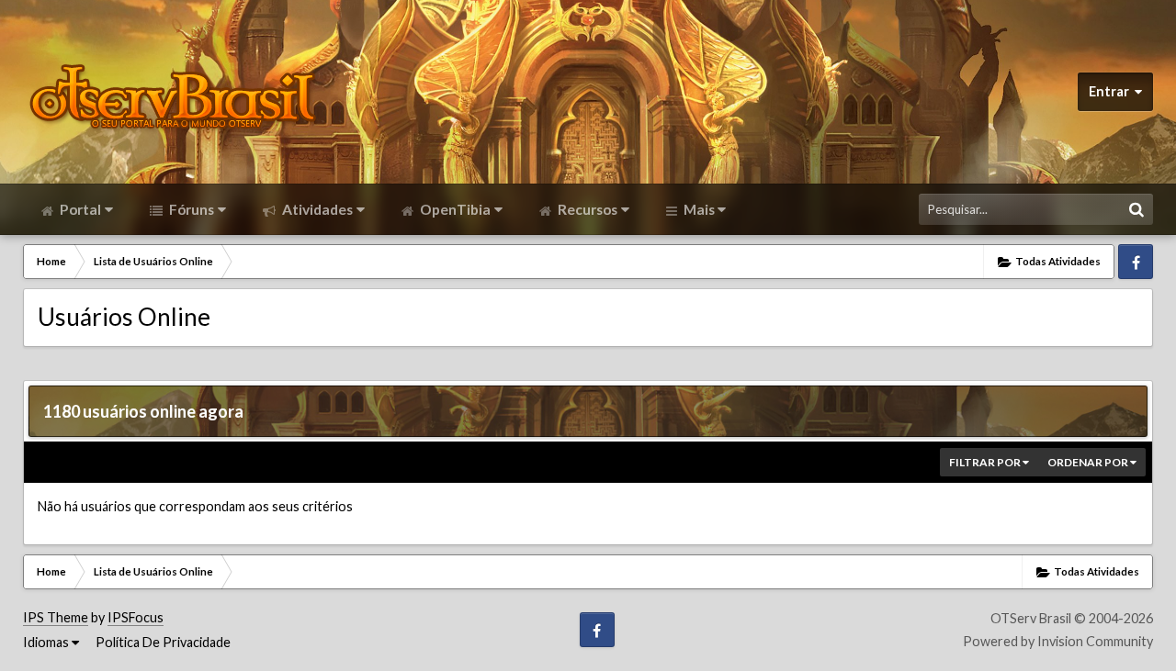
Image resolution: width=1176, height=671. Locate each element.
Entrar (1112, 91)
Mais (699, 209)
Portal (79, 209)
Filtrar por (986, 462)
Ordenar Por (1088, 462)
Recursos (586, 209)
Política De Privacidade (163, 642)
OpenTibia (454, 209)
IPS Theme (55, 617)
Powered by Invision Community (1058, 641)
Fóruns (190, 209)
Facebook (1135, 261)
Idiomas (47, 642)
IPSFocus (135, 617)
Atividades (316, 209)
